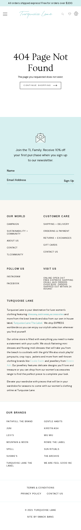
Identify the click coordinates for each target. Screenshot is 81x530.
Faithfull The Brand (19, 421)
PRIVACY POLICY (31, 493)
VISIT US (49, 268)
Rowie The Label (54, 442)
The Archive (51, 456)
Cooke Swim (37, 360)
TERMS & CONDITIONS (40, 487)
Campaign (13, 224)
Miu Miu (48, 435)
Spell (10, 449)
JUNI (9, 428)
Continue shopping (37, 85)
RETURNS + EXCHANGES (57, 238)
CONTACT (12, 247)
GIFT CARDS (50, 245)
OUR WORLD (16, 216)
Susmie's (11, 456)
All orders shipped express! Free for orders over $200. (40, 3)
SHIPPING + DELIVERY (56, 224)
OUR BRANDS (16, 412)
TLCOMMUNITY (15, 254)
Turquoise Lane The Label (19, 464)
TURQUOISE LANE (20, 300)
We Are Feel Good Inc (58, 463)
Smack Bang (46, 516)
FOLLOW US (15, 268)
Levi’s (10, 435)
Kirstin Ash (51, 428)
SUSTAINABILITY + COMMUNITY (17, 232)
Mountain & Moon (17, 442)
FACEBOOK (13, 283)
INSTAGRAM (13, 276)
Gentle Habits (53, 421)
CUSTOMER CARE (56, 216)
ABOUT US (13, 240)
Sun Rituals (51, 449)
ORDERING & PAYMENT (56, 231)
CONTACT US (50, 252)
